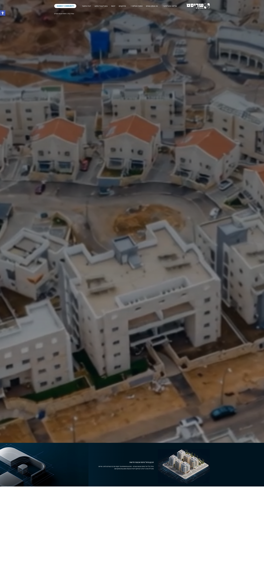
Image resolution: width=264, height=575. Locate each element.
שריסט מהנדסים (170, 6)
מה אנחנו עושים (152, 6)
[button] (2, 13)
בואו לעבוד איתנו (101, 6)
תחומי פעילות (137, 6)
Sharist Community (65, 6)
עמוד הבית (71, 13)
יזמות (113, 6)
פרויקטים (122, 6)
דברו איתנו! (86, 6)
